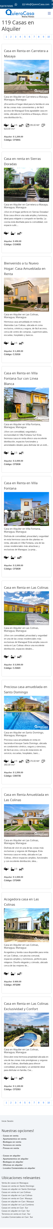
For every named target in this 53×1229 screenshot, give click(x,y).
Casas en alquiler (11, 1155)
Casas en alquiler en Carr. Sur (16, 1211)
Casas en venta (10, 1135)
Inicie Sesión (7, 1121)
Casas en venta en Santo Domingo (18, 1186)
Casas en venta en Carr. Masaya (17, 1198)
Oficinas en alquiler (13, 1165)
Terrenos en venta (12, 1145)
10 (48, 36)
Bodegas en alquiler (13, 1162)
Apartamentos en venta (14, 1139)
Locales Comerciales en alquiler (19, 1168)
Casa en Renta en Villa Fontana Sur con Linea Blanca (21, 378)
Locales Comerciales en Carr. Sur (17, 1217)
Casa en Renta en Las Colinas (26, 587)
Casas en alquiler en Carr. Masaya (18, 1201)
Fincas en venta (11, 1148)
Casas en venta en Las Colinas (16, 1192)
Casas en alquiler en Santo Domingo (19, 1189)
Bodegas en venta (12, 1142)
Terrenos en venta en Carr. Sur (16, 1214)
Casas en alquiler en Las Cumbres (18, 1204)
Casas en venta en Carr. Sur (15, 1208)
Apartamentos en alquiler (15, 1159)
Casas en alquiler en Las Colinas (17, 1195)
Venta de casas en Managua (15, 1183)
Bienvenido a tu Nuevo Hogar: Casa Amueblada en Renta (24, 268)
